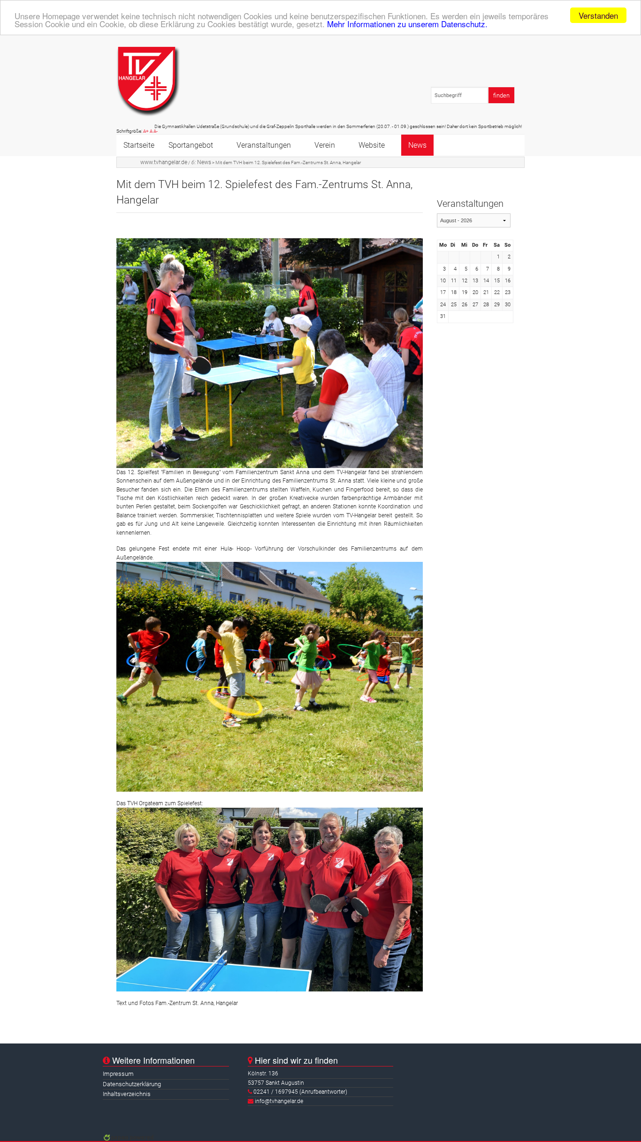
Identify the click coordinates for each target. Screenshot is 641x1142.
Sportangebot (190, 145)
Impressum (118, 1073)
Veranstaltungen (264, 145)
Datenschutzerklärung (132, 1084)
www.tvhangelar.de (163, 162)
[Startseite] (148, 81)
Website (372, 145)
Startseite (138, 145)
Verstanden (598, 15)
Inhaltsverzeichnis (127, 1093)
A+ (146, 131)
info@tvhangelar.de (279, 1101)
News (417, 145)
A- (155, 131)
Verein (324, 145)
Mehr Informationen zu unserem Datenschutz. (407, 24)
